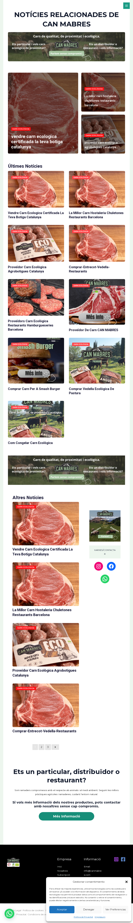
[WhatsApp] (105, 579)
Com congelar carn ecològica (30, 443)
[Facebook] (111, 566)
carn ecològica (21, 129)
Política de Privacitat (83, 917)
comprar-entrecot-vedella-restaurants (44, 731)
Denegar (88, 909)
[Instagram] (98, 566)
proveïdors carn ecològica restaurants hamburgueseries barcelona (30, 325)
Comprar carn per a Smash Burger (34, 389)
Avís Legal (15, 910)
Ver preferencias (115, 909)
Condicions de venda (39, 914)
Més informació (66, 816)
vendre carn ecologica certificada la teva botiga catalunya (37, 142)
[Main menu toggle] (126, 5)
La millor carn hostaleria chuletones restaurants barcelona (100, 100)
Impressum (100, 917)
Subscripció (63, 875)
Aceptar (62, 909)
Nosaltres (62, 870)
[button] (126, 881)
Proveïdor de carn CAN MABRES (93, 330)
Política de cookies (34, 910)
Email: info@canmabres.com (93, 870)
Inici (59, 866)
